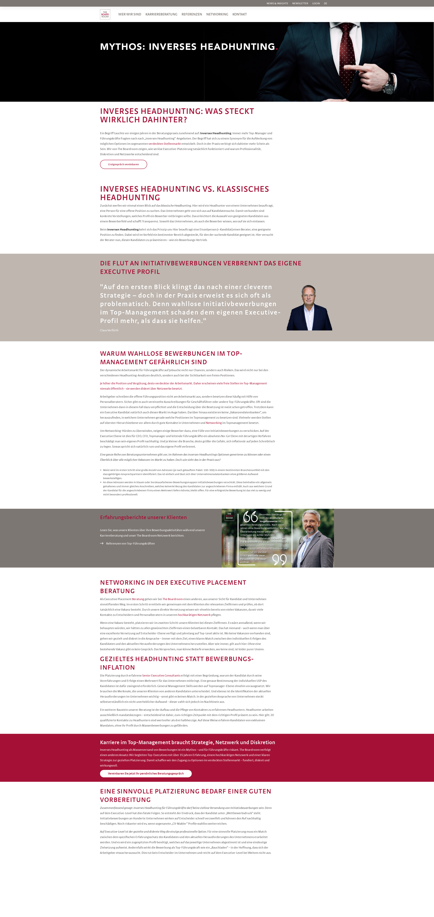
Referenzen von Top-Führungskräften (130, 543)
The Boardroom (173, 599)
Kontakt (239, 14)
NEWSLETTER (300, 3)
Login (316, 3)
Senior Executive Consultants (161, 675)
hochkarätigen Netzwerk (194, 615)
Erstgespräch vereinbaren (123, 164)
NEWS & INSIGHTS (277, 3)
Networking (217, 14)
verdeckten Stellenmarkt (165, 143)
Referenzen (192, 14)
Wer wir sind (129, 14)
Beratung (138, 599)
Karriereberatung (161, 14)
